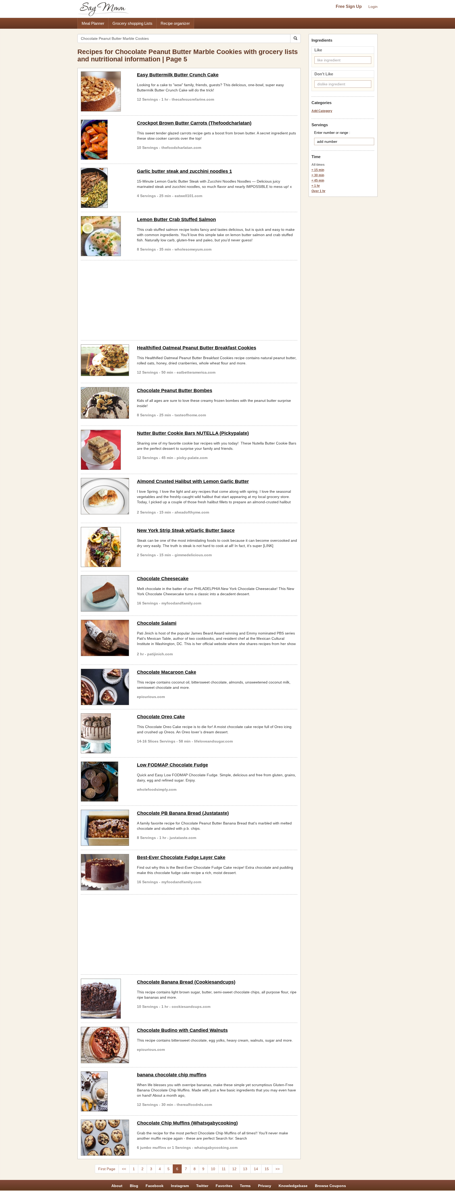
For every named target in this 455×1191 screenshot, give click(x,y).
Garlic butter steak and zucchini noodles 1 (184, 171)
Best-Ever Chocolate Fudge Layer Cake (181, 857)
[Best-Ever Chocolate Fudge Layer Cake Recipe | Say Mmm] (105, 872)
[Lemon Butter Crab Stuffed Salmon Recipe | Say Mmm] (105, 236)
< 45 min (317, 180)
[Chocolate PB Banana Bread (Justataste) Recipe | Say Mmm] (105, 828)
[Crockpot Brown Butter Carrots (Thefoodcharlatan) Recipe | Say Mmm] (105, 140)
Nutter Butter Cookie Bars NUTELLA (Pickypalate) (193, 433)
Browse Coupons (330, 1186)
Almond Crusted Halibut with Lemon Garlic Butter (193, 481)
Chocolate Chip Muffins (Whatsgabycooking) (187, 1123)
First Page (106, 1169)
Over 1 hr (318, 191)
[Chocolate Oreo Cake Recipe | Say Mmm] (105, 733)
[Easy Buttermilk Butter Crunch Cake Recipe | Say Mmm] (105, 91)
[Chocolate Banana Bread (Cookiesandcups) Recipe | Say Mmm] (105, 999)
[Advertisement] (189, 299)
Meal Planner (93, 23)
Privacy (264, 1186)
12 (234, 1169)
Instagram (180, 1186)
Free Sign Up (349, 6)
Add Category (321, 111)
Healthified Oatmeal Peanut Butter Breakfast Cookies (196, 347)
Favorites (224, 1186)
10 (213, 1169)
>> (277, 1169)
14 (256, 1169)
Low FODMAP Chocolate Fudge (172, 765)
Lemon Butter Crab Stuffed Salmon (176, 219)
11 (224, 1169)
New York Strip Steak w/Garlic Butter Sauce (186, 530)
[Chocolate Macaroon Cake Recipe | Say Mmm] (105, 687)
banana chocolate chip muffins (171, 1074)
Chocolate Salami (156, 623)
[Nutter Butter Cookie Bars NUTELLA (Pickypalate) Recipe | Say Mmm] (105, 450)
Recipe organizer (175, 23)
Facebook (155, 1186)
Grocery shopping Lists (132, 23)
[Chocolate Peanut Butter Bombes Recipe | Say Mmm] (105, 403)
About (116, 1186)
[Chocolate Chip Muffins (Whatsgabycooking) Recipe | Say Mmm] (105, 1138)
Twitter (202, 1186)
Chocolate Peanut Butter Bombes (174, 390)
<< (124, 1169)
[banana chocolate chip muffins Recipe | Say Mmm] (105, 1091)
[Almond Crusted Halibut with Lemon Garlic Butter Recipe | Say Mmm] (105, 496)
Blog (134, 1186)
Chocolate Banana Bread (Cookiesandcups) (186, 982)
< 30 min (317, 175)
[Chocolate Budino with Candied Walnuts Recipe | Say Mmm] (105, 1045)
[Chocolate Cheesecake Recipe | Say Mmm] (105, 593)
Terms (245, 1186)
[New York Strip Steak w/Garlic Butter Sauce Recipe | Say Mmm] (105, 547)
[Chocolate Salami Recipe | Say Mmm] (105, 638)
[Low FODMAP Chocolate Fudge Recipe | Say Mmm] (105, 782)
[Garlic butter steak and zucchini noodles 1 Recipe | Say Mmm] (105, 188)
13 (245, 1169)
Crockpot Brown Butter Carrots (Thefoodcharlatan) (194, 123)
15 (267, 1169)
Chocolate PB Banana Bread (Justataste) (183, 813)
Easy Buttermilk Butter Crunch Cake (178, 74)
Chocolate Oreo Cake (161, 716)
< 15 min (317, 170)
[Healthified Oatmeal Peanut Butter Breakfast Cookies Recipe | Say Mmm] (105, 360)
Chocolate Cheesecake (163, 578)
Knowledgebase (293, 1186)
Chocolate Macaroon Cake (166, 672)
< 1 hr (315, 186)
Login (373, 6)
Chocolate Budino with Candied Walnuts (182, 1030)
